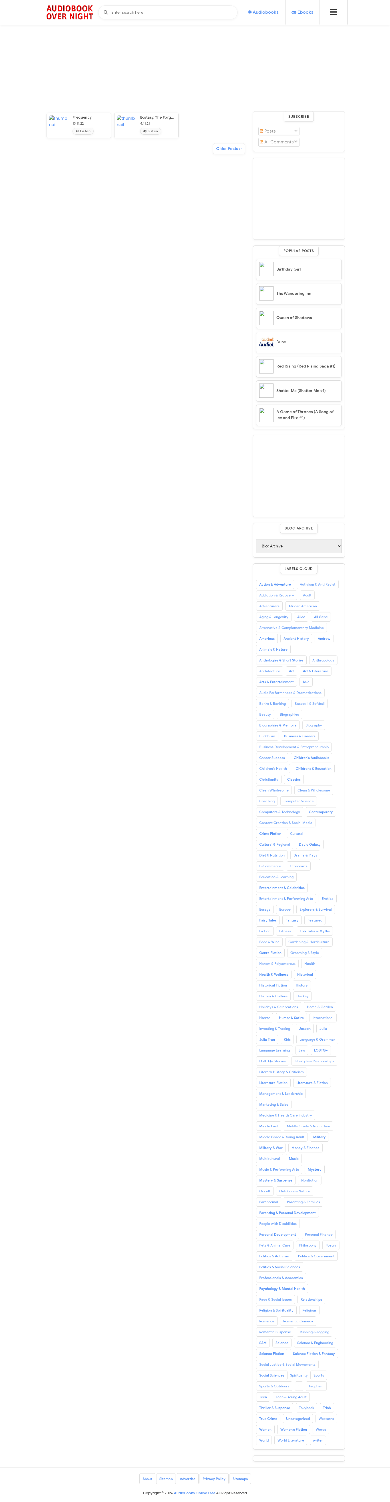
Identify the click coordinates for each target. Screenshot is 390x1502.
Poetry (330, 1245)
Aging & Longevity (273, 617)
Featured (314, 920)
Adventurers (269, 606)
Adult (307, 595)
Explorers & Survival (315, 909)
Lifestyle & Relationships (314, 1061)
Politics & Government (316, 1256)
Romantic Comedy (298, 1321)
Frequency (82, 117)
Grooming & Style (304, 953)
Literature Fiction (273, 1083)
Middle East (268, 1126)
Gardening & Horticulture (308, 942)
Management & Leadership (281, 1093)
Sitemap (166, 1479)
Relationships (311, 1299)
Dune (281, 342)
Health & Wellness (273, 974)
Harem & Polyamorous (277, 963)
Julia (323, 1028)
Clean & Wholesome (313, 790)
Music (294, 1158)
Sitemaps (240, 1479)
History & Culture (273, 996)
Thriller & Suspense (274, 1408)
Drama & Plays (305, 855)
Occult (264, 1191)
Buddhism (267, 736)
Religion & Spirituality (276, 1310)
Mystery (314, 1169)
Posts (269, 131)
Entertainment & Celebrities (282, 888)
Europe (285, 909)
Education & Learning (276, 877)
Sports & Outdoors (274, 1386)
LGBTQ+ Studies (272, 1061)
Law (302, 1050)
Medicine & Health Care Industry (285, 1115)
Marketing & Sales (273, 1104)
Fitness (285, 931)
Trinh (327, 1408)
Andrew (324, 638)
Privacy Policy (214, 1479)
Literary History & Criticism (281, 1072)
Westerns (326, 1418)
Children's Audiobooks (311, 758)
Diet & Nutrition (272, 855)
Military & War (271, 1148)
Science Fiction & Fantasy (314, 1353)
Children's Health (273, 768)
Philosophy (308, 1245)
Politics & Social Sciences (279, 1267)
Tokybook (306, 1408)
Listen (85, 131)
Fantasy (292, 920)
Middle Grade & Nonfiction (308, 1126)
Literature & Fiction (312, 1083)
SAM (263, 1343)
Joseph (305, 1028)
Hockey (302, 996)
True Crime (268, 1418)
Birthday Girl (288, 269)
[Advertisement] (195, 40)
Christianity (268, 779)
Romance (266, 1321)
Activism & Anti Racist (317, 584)
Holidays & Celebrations (278, 1007)
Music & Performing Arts (279, 1169)
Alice (301, 617)
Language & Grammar (317, 1039)
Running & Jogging (314, 1332)
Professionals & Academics (281, 1278)
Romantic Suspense (275, 1332)
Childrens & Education (313, 768)
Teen (263, 1397)
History (302, 985)
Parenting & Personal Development (287, 1213)
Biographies (289, 714)
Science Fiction (271, 1353)
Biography (313, 725)
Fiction (264, 931)
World (264, 1440)
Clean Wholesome (274, 790)
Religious (309, 1310)
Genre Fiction (270, 953)
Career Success (272, 758)
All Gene (321, 617)
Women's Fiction (293, 1429)
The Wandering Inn (293, 293)
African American (302, 606)
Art (291, 671)
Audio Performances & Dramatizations (290, 693)
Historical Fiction (273, 985)
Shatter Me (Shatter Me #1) (301, 390)
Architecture (269, 671)
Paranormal (268, 1202)
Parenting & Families (303, 1202)
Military (319, 1137)
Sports (318, 1375)
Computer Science (299, 801)
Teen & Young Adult (291, 1397)
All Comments (278, 142)
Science (282, 1343)
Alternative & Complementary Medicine (291, 628)
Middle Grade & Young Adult (281, 1137)
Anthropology (323, 660)
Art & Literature (315, 671)
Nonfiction (309, 1180)
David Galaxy (310, 844)
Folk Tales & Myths (315, 931)
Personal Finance (319, 1234)
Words (321, 1429)
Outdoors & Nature (294, 1191)
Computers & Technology (279, 812)
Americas (267, 638)
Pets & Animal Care (274, 1245)
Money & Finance (305, 1148)
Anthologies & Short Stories (281, 660)
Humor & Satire (291, 1018)
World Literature (291, 1440)
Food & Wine (269, 942)
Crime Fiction (270, 833)
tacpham (316, 1386)
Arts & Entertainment (276, 682)
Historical (305, 974)
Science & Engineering (315, 1343)
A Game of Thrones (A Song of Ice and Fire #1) (305, 414)
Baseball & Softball (310, 703)
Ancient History (296, 638)
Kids (287, 1039)
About (147, 1479)
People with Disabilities (278, 1223)
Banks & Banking (272, 703)
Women (265, 1429)
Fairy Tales (268, 920)
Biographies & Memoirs (278, 725)
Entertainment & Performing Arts (286, 898)
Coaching (267, 801)
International (323, 1018)
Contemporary (321, 812)
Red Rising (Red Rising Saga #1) (305, 366)
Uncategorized (298, 1418)
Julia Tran (267, 1039)
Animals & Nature (273, 649)
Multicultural (269, 1158)
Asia (306, 682)
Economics (298, 866)
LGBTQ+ (321, 1050)
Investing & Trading (274, 1028)
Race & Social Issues (275, 1299)
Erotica (327, 898)
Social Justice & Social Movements (287, 1364)
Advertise (188, 1479)
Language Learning (274, 1050)
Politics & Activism (274, 1256)
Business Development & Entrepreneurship (294, 747)
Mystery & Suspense (275, 1180)
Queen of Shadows (294, 317)
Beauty (265, 714)
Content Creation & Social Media (285, 823)
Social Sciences (271, 1375)
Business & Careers (299, 736)
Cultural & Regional (274, 844)
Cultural (296, 833)
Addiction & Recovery (276, 595)
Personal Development (277, 1234)
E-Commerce (270, 866)
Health (309, 963)
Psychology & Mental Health (282, 1288)
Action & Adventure (275, 584)
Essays (264, 909)
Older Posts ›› (229, 148)
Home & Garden (320, 1007)
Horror (264, 1018)
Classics (294, 779)
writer (318, 1440)
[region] (299, 198)
